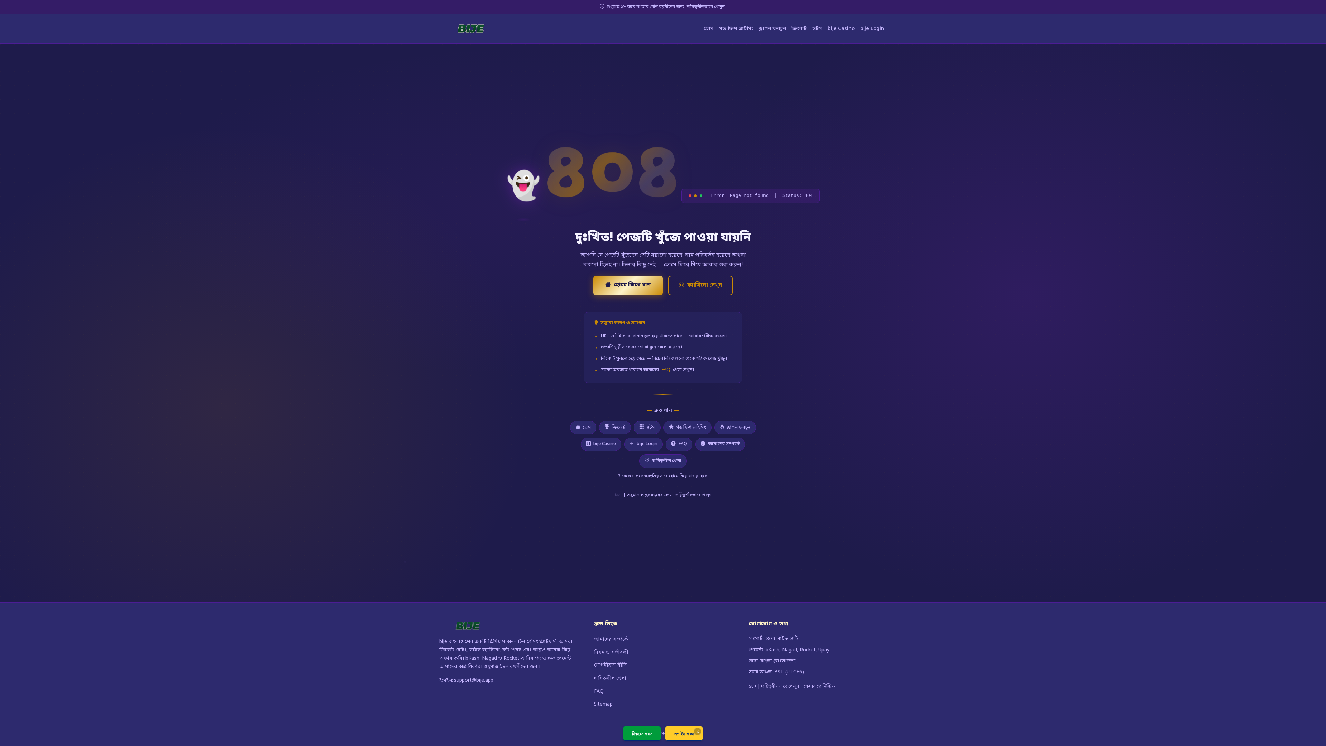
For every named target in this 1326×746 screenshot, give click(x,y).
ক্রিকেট (799, 29)
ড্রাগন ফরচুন (772, 29)
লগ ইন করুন (684, 733)
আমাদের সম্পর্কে (724, 444)
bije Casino (841, 29)
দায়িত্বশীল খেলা (666, 461)
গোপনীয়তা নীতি (610, 665)
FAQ (666, 370)
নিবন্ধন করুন (642, 733)
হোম (708, 29)
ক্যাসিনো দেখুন (704, 285)
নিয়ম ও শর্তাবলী (611, 652)
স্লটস (817, 29)
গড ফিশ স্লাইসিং (736, 29)
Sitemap (603, 704)
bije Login (872, 29)
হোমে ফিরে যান (632, 285)
